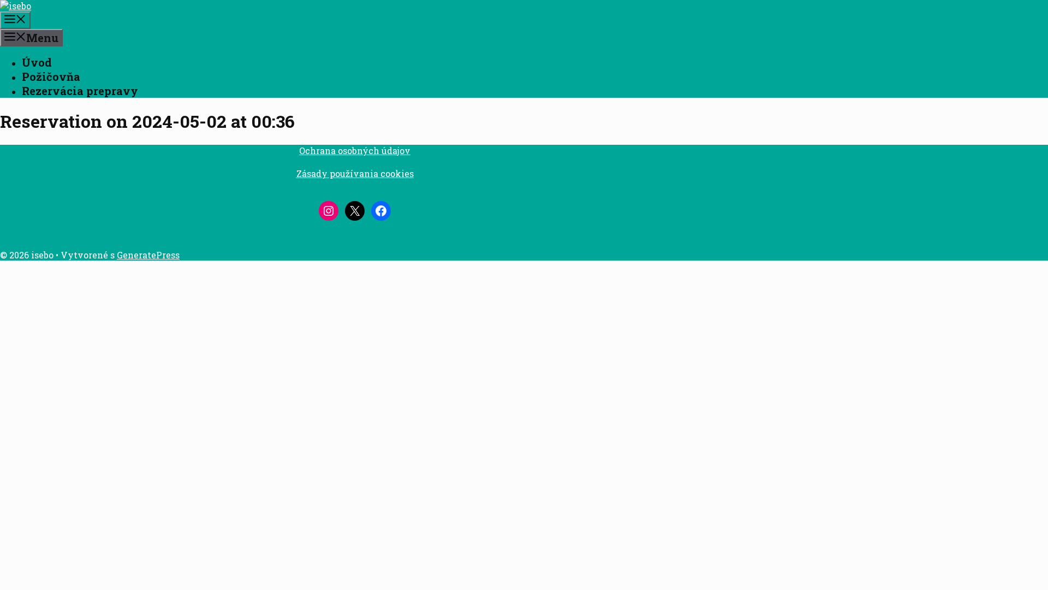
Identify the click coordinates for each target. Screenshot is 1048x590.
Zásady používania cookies (355, 173)
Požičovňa (51, 76)
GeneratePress (148, 255)
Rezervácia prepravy (80, 91)
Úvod (37, 62)
